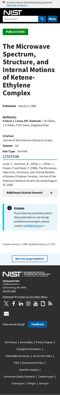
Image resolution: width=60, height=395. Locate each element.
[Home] (13, 12)
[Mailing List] (6, 313)
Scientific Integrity (28, 369)
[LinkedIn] (21, 303)
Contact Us (23, 296)
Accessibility (26, 342)
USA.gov (31, 383)
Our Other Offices (39, 296)
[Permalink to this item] (18, 117)
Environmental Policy (33, 362)
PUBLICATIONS (15, 32)
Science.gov (18, 383)
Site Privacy (11, 342)
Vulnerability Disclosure (18, 356)
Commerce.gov (46, 376)
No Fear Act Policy (42, 356)
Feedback (38, 324)
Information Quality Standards (19, 376)
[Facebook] (13, 303)
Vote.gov (43, 383)
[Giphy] (43, 303)
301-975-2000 (9, 291)
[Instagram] (28, 303)
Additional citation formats (24, 192)
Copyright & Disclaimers (28, 349)
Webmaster (8, 296)
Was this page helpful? (29, 259)
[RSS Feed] (50, 303)
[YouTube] (35, 303)
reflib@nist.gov (33, 226)
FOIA (16, 362)
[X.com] (6, 303)
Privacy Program (44, 342)
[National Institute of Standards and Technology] (26, 274)
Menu (52, 19)
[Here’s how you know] (30, 4)
